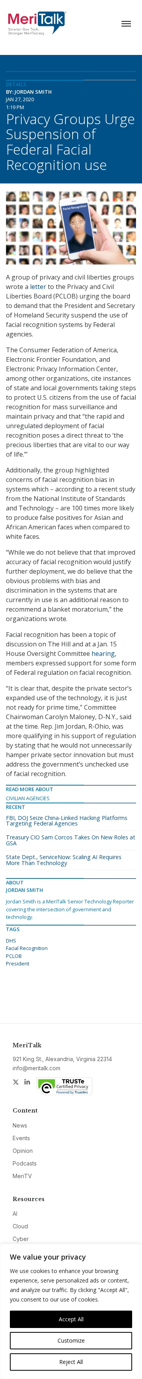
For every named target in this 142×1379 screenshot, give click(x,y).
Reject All (71, 1362)
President (17, 963)
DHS (11, 940)
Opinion (23, 1150)
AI (15, 1213)
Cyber (21, 1238)
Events (21, 1138)
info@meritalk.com (36, 1068)
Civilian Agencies (28, 798)
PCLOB (14, 956)
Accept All (71, 1319)
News (20, 1125)
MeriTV (22, 1176)
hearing (103, 653)
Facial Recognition (27, 948)
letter (38, 286)
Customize (71, 1340)
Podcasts (25, 1163)
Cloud (20, 1226)
